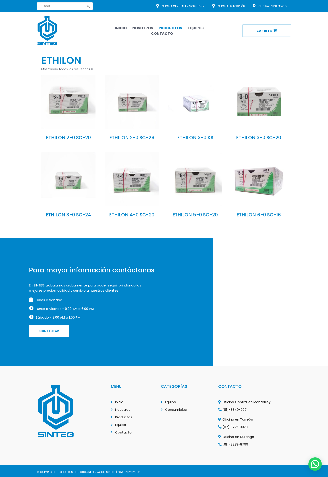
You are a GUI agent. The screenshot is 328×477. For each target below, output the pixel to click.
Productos (170, 28)
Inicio (121, 28)
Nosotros (142, 28)
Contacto (162, 33)
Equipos (196, 28)
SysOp (135, 472)
